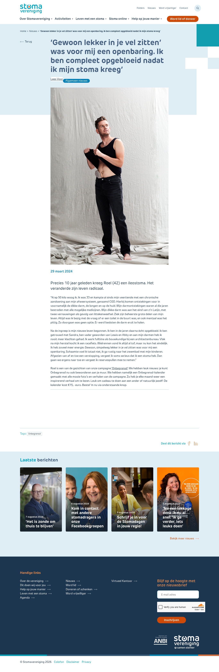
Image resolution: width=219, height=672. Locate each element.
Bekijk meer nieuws (182, 538)
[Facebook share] (189, 443)
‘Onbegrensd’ (119, 368)
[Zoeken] (197, 8)
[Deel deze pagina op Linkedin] (196, 443)
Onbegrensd (34, 433)
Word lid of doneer (182, 19)
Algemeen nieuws (76, 80)
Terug (28, 41)
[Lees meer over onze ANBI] (163, 640)
